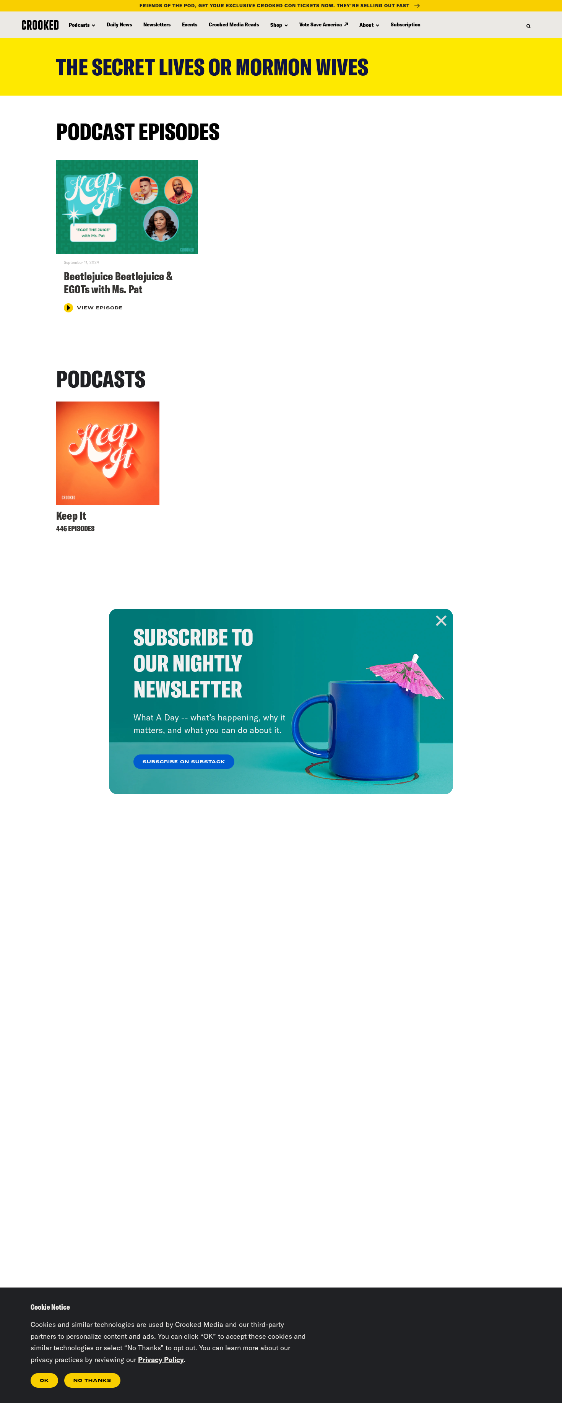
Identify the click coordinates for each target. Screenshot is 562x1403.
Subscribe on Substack (184, 762)
